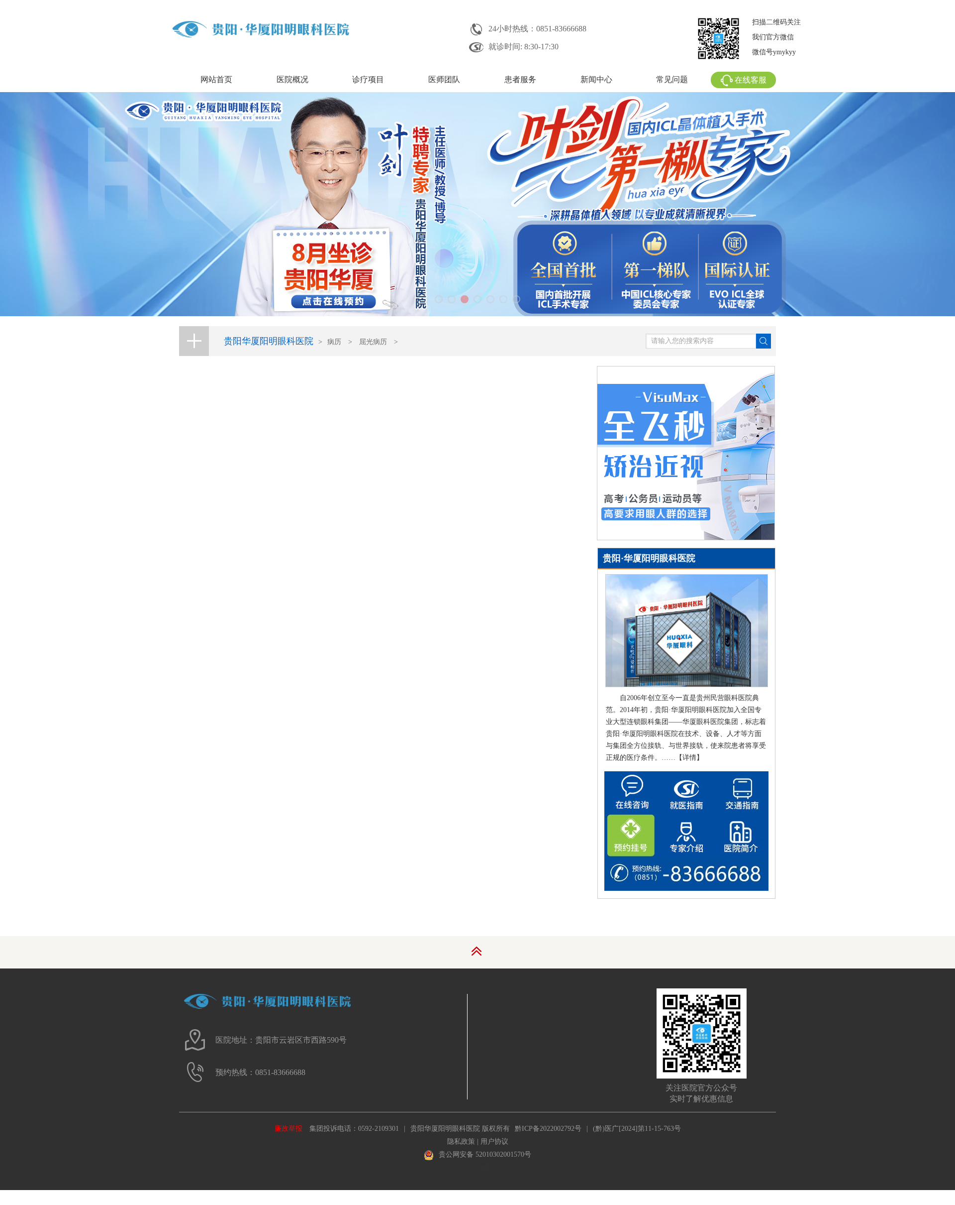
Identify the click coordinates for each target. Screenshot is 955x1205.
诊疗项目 (368, 79)
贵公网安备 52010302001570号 (485, 1154)
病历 (334, 342)
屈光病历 (373, 342)
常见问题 (672, 79)
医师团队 (444, 79)
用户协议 (494, 1141)
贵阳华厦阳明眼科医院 (268, 341)
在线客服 (750, 80)
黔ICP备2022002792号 (548, 1128)
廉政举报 (288, 1128)
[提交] (763, 341)
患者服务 (520, 79)
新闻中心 (596, 79)
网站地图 (477, 1168)
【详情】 (689, 757)
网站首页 (216, 79)
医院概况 (292, 79)
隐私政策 (461, 1141)
